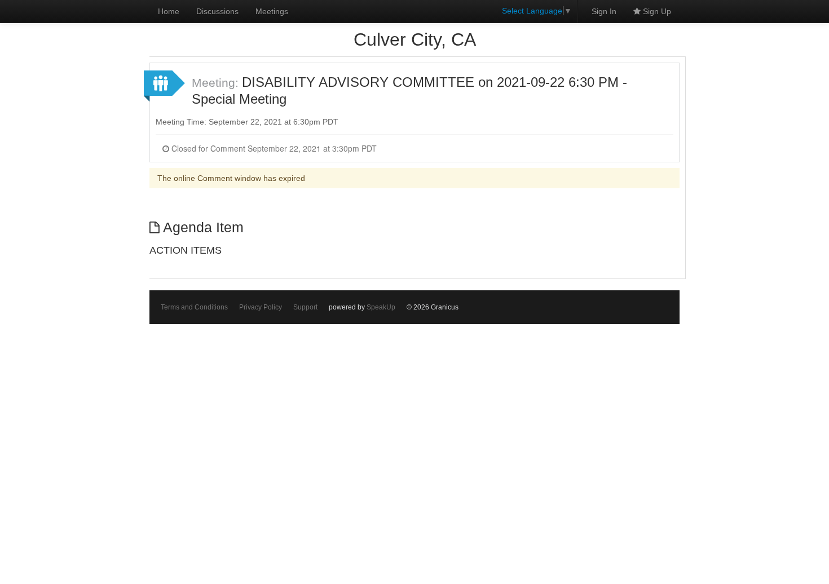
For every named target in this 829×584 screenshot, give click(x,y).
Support (305, 307)
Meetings (271, 11)
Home (168, 11)
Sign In (604, 11)
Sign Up (656, 11)
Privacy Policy (260, 307)
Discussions (217, 11)
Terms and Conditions (194, 307)
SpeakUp (381, 307)
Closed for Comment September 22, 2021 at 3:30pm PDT (273, 148)
